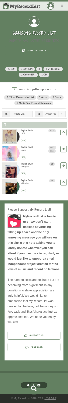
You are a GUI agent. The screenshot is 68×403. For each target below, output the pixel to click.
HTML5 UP (50, 398)
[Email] (39, 385)
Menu (62, 6)
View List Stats (36, 50)
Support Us (36, 335)
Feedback (36, 347)
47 (11, 69)
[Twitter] (28, 385)
